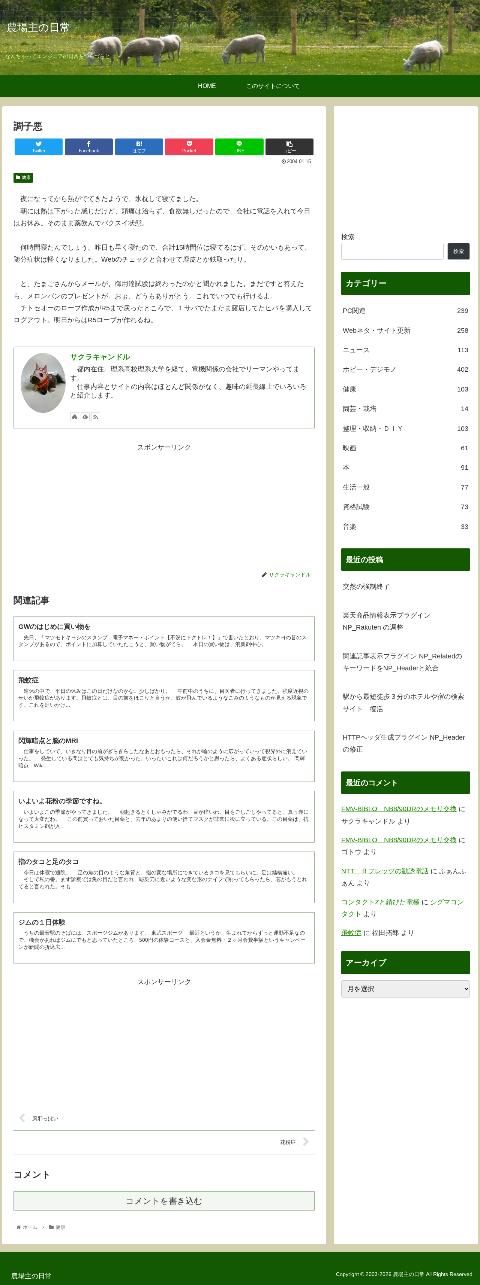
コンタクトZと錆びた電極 (380, 902)
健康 (26, 177)
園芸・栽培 (406, 408)
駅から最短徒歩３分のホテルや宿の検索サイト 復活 (403, 702)
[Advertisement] (164, 505)
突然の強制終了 (366, 586)
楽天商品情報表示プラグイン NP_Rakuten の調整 (386, 621)
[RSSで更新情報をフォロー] (95, 416)
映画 (406, 448)
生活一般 (406, 487)
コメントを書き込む (164, 1201)
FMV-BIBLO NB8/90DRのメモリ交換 (399, 809)
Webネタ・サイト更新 (406, 330)
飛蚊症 (351, 933)
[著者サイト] (74, 416)
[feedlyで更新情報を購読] (85, 416)
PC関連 (406, 310)
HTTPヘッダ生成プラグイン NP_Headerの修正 (404, 743)
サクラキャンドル (100, 357)
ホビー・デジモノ (406, 369)
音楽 (406, 526)
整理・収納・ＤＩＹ (406, 428)
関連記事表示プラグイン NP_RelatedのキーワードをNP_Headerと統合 (402, 662)
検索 (348, 237)
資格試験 (406, 507)
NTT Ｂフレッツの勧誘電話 (385, 871)
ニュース (406, 350)
